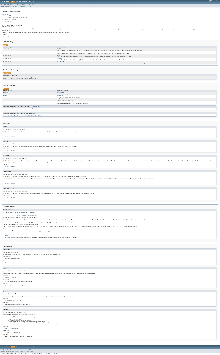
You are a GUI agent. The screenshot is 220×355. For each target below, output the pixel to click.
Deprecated (24, 1)
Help (33, 1)
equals (58, 92)
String (9, 49)
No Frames (22, 4)
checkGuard (6, 108)
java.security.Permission (10, 15)
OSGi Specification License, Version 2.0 (51, 353)
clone (4, 115)
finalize (10, 115)
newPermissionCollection (23, 108)
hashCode (59, 98)
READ (58, 52)
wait (32, 115)
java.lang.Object (5, 14)
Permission (10, 26)
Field (10, 6)
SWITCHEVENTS (60, 61)
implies (59, 102)
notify (21, 115)
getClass (16, 115)
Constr (13, 6)
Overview (3, 1)
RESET (58, 55)
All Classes (31, 4)
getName (13, 108)
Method (16, 6)
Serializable (6, 21)
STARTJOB (59, 58)
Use (17, 1)
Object (63, 92)
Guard (11, 21)
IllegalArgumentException (29, 215)
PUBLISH (59, 49)
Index (29, 1)
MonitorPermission (8, 77)
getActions (60, 95)
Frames (17, 4)
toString (33, 108)
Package (8, 1)
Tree (20, 1)
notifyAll (27, 115)
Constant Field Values (10, 136)
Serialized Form (7, 36)
